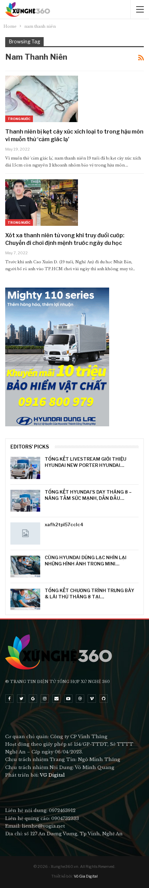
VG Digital (52, 775)
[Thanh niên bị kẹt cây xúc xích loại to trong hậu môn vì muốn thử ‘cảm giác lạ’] (41, 99)
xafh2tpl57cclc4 (64, 524)
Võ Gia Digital (86, 876)
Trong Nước (19, 119)
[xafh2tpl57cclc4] (25, 533)
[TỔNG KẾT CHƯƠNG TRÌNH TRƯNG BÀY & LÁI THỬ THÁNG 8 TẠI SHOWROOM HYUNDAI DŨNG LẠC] (25, 599)
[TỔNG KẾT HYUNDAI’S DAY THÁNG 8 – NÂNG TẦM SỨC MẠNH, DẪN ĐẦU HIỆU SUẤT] (25, 501)
